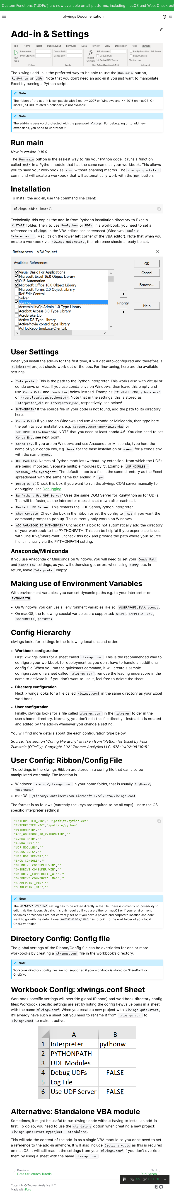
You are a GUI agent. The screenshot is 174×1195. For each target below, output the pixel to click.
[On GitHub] (161, 1187)
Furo (28, 1189)
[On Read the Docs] (156, 1187)
